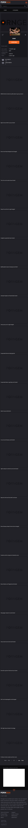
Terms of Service (5, 812)
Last (19, 760)
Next (23, 760)
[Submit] (25, 6)
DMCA (2, 817)
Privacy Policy (4, 814)
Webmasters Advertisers (14, 816)
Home (5, 10)
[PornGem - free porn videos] (5, 2)
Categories (15, 10)
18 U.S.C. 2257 (4, 815)
